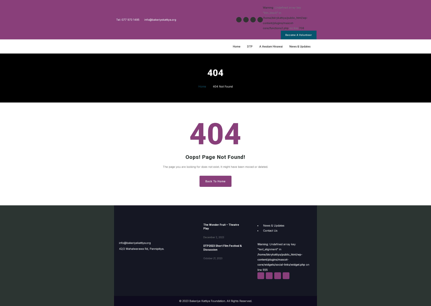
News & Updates (273, 225)
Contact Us (270, 230)
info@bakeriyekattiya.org (160, 19)
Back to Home (215, 181)
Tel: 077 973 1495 (127, 19)
